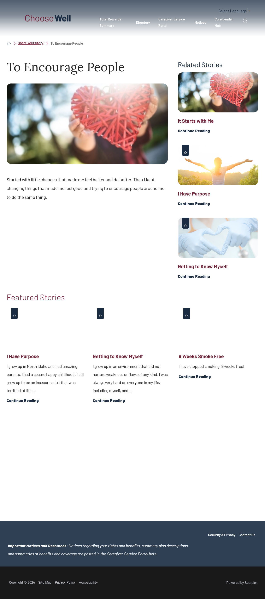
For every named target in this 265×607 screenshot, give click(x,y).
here (153, 553)
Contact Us (247, 535)
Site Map (45, 582)
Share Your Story (30, 43)
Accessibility (88, 582)
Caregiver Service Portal (171, 22)
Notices (200, 22)
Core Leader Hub (224, 22)
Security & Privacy (221, 535)
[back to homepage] (9, 43)
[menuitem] (113, 22)
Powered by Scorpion (242, 583)
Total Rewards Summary (110, 22)
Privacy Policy (65, 582)
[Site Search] (245, 20)
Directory (143, 22)
